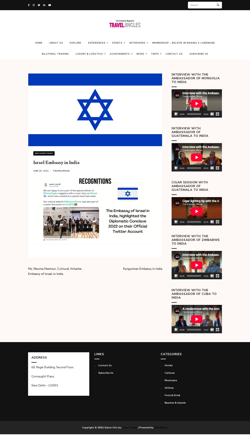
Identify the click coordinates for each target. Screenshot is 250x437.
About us (56, 42)
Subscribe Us (198, 54)
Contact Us (174, 54)
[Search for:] (203, 5)
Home (39, 42)
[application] (197, 103)
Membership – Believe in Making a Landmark (183, 42)
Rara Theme (130, 427)
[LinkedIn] (44, 5)
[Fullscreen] (217, 114)
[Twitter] (39, 5)
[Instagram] (34, 5)
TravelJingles (61, 171)
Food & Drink (172, 395)
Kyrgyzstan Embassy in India (142, 269)
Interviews (137, 42)
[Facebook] (29, 5)
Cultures (170, 373)
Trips (155, 54)
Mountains (171, 380)
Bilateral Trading (55, 54)
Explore (75, 42)
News (140, 54)
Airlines (169, 387)
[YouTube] (49, 5)
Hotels (169, 365)
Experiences (96, 42)
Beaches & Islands (175, 402)
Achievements (120, 54)
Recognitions (44, 153)
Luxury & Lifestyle (89, 54)
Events (117, 42)
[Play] (176, 114)
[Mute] (212, 114)
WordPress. (161, 427)
